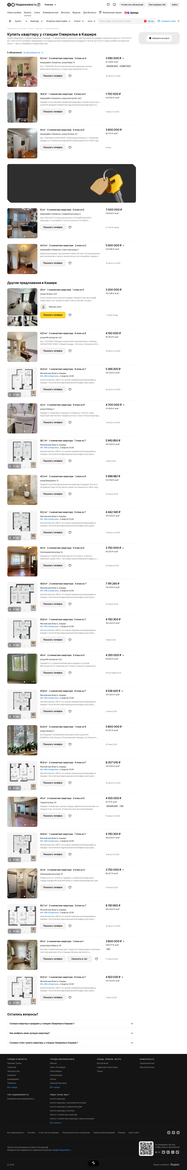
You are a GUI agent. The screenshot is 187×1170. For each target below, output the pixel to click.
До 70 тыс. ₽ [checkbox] (55, 187)
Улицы (100, 1071)
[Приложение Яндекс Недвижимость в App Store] (163, 1152)
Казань (53, 1079)
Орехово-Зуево (14, 1063)
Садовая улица (46, 802)
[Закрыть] (179, 21)
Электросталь (13, 1071)
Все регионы (102, 1063)
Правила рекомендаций (104, 1132)
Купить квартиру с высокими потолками (68, 1103)
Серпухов (11, 1067)
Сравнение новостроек (107, 1067)
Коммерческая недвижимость (20, 1099)
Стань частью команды (48, 1132)
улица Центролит (69, 98)
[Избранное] (108, 4)
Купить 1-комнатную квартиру (63, 1115)
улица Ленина (68, 134)
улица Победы (46, 409)
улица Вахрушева (48, 480)
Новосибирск (56, 1071)
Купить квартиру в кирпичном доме (66, 1107)
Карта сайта (134, 1132)
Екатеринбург (56, 1075)
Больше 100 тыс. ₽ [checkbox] (22, 195)
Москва (53, 1063)
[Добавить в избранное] (70, 76)
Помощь (121, 1132)
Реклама (31, 1132)
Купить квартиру (57, 1099)
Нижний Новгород (58, 1083)
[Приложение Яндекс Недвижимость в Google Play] (168, 1152)
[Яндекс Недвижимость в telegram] (178, 1132)
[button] (114, 4)
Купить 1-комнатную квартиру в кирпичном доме (72, 1119)
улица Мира (67, 62)
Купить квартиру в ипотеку (62, 1111)
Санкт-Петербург (58, 1067)
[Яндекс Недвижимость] (24, 5)
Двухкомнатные (147, 1067)
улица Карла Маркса (49, 945)
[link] (175, 4)
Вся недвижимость (15, 1132)
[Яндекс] (175, 1164)
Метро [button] (151, 21)
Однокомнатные (147, 1063)
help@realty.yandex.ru (61, 1150)
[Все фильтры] (10, 21)
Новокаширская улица (50, 552)
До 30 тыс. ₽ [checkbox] (19, 187)
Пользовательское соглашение (76, 1132)
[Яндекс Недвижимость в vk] (168, 1132)
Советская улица (69, 250)
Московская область (49, 373)
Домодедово (13, 1079)
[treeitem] (15, 12)
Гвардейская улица (70, 214)
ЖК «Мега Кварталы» (49, 376)
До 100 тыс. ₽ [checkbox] (74, 187)
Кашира (62, 373)
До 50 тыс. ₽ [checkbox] (37, 187)
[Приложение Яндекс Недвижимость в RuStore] (177, 1152)
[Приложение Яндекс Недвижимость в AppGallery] (172, 1152)
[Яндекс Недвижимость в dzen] (173, 1132)
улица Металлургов (49, 337)
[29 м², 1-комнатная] (23, 308)
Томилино (11, 1083)
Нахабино (11, 1075)
